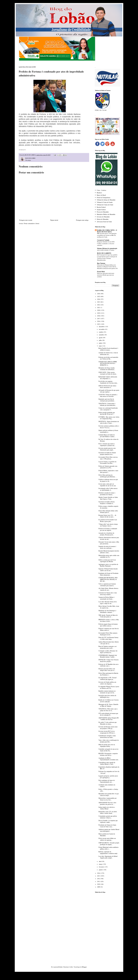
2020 (98, 310)
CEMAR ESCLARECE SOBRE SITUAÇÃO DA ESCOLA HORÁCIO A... (107, 363)
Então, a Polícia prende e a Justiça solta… (108, 790)
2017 (98, 318)
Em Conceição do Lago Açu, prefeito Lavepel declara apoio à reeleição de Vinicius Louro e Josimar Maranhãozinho (107, 257)
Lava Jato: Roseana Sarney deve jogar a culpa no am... (107, 602)
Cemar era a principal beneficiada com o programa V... (108, 409)
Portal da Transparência (103, 197)
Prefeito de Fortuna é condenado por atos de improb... (107, 529)
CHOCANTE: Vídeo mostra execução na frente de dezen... (107, 373)
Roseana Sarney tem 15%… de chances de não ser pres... (107, 516)
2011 (98, 881)
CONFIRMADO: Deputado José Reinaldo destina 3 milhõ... (107, 656)
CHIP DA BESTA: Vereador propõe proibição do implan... (108, 843)
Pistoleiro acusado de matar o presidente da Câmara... (106, 493)
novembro (102, 329)
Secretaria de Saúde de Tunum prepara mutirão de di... (107, 453)
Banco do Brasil (101, 195)
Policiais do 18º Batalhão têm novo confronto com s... (108, 665)
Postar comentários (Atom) (31, 223)
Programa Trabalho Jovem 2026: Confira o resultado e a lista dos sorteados (106, 243)
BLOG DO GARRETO (104, 253)
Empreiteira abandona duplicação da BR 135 (108, 768)
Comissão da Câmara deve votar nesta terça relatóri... (107, 593)
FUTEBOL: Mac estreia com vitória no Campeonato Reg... (108, 418)
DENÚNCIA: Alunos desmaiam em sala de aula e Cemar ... (108, 422)
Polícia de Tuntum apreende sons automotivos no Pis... (107, 467)
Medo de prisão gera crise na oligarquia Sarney (106, 745)
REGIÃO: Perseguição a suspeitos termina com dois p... (108, 754)
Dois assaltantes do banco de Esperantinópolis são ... (106, 781)
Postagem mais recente (25, 220)
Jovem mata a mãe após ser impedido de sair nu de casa (107, 485)
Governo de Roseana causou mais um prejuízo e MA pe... (107, 727)
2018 (98, 316)
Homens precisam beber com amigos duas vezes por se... (106, 669)
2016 (98, 321)
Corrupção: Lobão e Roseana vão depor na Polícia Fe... (107, 651)
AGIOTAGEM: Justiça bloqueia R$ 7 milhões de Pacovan (108, 718)
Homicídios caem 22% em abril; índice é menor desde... (107, 812)
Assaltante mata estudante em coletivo (106, 785)
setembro (101, 335)
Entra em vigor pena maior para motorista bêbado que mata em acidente (105, 275)
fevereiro (101, 867)
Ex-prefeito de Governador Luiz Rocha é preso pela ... (107, 520)
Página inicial (54, 220)
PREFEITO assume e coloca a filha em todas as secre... (108, 620)
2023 (98, 302)
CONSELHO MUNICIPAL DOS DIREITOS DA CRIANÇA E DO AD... (107, 579)
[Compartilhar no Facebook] (64, 155)
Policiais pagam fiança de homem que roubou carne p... (108, 625)
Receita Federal (101, 207)
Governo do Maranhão (103, 217)
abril (100, 861)
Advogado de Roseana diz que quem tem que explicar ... (108, 391)
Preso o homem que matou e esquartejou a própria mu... (106, 444)
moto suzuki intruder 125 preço (105, 250)
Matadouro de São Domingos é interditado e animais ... (107, 611)
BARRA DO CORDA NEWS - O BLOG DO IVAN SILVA (107, 231)
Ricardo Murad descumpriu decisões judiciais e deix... (108, 551)
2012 (98, 879)
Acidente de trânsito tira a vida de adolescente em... (108, 353)
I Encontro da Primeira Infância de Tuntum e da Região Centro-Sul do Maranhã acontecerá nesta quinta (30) (107, 266)
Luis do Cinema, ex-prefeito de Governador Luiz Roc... (107, 462)
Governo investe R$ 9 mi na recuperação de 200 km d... (107, 732)
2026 (98, 294)
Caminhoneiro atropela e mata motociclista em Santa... (107, 736)
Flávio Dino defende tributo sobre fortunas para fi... (108, 511)
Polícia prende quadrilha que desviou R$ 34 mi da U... (106, 413)
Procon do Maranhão (103, 212)
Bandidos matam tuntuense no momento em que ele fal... (107, 692)
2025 (98, 296)
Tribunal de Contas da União (105, 205)
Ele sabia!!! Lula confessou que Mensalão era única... (107, 723)
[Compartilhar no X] (62, 155)
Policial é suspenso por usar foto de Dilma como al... (108, 629)
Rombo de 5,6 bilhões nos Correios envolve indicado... (108, 701)
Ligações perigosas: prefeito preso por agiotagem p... (108, 776)
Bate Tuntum (101, 263)
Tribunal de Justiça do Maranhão (106, 200)
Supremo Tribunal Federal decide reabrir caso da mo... (108, 569)
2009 (98, 887)
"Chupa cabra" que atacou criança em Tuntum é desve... (108, 525)
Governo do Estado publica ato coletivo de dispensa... (107, 683)
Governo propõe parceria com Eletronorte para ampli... (107, 449)
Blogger (84, 967)
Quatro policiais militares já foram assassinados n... (108, 431)
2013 (98, 876)
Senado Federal (101, 210)
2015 (98, 324)
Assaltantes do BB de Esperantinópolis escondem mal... (108, 759)
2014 (98, 873)
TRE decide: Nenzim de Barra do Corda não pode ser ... (108, 616)
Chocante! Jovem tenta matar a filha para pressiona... (108, 543)
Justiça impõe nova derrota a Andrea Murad (106, 808)
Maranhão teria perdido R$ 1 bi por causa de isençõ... (108, 794)
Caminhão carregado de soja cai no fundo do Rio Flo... (108, 750)
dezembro (102, 326)
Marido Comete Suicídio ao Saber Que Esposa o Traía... (108, 498)
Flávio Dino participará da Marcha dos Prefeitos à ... (108, 674)
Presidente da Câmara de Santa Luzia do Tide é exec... (107, 826)
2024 (98, 299)
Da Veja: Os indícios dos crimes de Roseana (108, 440)
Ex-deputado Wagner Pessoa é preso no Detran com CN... (108, 687)
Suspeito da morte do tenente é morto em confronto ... (107, 547)
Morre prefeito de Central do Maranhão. (106, 835)
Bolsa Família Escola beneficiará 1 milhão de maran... (108, 349)
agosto (101, 338)
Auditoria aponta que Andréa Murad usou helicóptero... (108, 830)
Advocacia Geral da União (104, 222)
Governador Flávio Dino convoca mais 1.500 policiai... (108, 458)
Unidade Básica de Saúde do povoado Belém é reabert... (106, 435)
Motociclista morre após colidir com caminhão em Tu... (108, 556)
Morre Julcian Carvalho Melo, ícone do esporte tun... (108, 607)
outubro (101, 332)
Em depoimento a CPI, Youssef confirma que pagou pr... (107, 678)
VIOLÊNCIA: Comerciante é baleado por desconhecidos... (107, 404)
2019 (98, 313)
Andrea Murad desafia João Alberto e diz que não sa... (108, 643)
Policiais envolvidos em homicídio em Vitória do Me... (108, 358)
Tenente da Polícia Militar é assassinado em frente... (106, 598)
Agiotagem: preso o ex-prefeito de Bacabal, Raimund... (108, 565)
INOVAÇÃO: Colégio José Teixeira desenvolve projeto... (108, 660)
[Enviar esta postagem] (54, 155)
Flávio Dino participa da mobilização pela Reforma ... (107, 476)
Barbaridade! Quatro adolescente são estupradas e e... (107, 377)
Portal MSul (101, 271)
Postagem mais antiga (82, 220)
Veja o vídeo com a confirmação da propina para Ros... (108, 741)
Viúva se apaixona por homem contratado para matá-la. (107, 585)
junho (101, 343)
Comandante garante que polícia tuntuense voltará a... (107, 817)
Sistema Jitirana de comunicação (107, 248)
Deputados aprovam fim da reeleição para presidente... (106, 400)
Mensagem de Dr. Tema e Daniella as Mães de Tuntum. (108, 705)
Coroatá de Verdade (103, 240)
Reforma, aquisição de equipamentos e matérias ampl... (108, 852)
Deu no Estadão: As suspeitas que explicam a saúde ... (108, 821)
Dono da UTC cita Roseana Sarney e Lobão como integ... (108, 638)
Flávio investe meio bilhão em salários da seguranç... (107, 839)
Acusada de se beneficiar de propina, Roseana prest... (106, 534)
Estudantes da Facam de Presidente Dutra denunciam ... (108, 574)
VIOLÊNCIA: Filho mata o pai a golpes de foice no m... (107, 709)
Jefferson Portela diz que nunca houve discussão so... (107, 386)
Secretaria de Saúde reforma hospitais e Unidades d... (106, 502)
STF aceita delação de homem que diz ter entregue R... (108, 714)
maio (100, 346)
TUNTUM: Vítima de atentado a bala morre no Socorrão (107, 395)
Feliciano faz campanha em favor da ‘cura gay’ (108, 772)
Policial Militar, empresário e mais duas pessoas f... (108, 471)
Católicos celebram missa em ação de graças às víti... (108, 480)
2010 (98, 884)
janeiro (101, 870)
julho (100, 340)
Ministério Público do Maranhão (106, 214)
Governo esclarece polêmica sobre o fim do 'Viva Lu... (108, 427)
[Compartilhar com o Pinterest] (66, 155)
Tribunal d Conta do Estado (105, 202)
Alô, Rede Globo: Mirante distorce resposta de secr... (108, 589)
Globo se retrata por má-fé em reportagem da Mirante (107, 561)
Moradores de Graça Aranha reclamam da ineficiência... (106, 369)
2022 (98, 305)
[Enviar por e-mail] (58, 155)
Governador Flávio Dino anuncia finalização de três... (107, 634)
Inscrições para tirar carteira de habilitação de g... (107, 696)
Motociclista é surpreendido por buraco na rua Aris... (107, 799)
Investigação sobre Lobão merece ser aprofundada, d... (107, 489)
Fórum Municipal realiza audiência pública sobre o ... (108, 848)
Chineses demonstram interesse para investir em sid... (108, 538)
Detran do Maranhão (103, 219)
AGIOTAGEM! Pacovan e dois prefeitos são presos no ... (107, 803)
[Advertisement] (107, 926)
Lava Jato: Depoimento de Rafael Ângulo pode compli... (107, 857)
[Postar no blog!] (60, 155)
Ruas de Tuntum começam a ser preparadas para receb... (107, 647)
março (101, 864)
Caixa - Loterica (101, 190)
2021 (98, 307)
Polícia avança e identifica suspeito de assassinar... (108, 507)
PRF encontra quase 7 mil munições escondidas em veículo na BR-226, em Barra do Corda (107, 235)
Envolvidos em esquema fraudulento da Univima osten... (108, 382)
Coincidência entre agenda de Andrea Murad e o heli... (106, 763)
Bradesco (99, 193)
